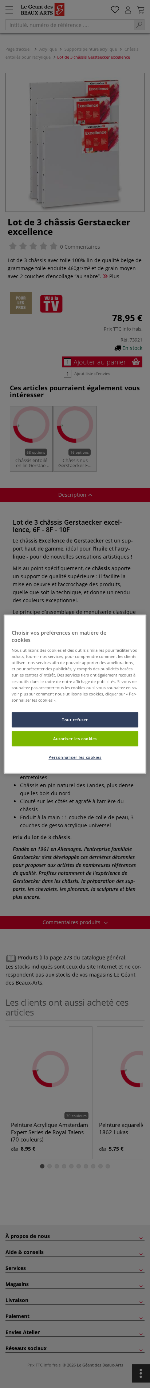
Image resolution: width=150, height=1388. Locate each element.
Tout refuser (75, 719)
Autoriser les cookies (75, 738)
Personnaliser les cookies (74, 757)
